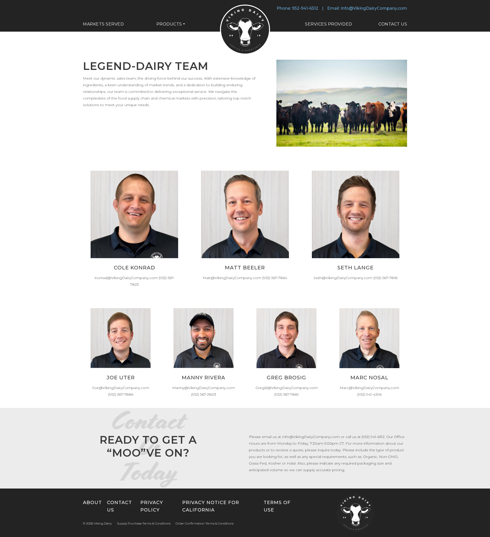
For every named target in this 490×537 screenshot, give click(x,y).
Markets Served (103, 24)
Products (169, 24)
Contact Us (392, 24)
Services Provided (328, 24)
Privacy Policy (151, 506)
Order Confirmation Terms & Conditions (205, 523)
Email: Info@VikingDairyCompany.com (367, 8)
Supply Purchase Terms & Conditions (143, 523)
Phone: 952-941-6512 (297, 8)
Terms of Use (277, 506)
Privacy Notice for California (210, 506)
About (92, 502)
